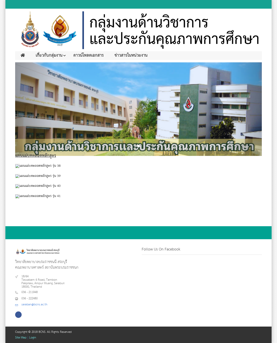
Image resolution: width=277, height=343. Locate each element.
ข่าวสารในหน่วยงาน (131, 55)
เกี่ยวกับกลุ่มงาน (49, 55)
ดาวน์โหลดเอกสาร (88, 55)
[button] (33, 109)
